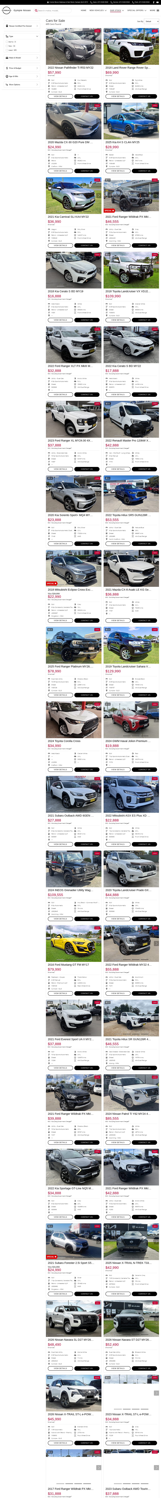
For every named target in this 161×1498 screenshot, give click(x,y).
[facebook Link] (153, 2)
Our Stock (115, 10)
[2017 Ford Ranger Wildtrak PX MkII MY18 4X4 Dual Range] (73, 1467)
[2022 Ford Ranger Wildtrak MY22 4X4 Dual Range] (131, 943)
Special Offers (135, 10)
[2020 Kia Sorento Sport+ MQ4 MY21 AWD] (73, 493)
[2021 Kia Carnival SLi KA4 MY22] (73, 195)
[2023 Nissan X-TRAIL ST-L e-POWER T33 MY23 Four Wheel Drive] (131, 1393)
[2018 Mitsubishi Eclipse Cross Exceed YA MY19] (73, 568)
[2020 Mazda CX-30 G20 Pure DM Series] (73, 121)
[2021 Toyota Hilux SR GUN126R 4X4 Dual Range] (131, 1018)
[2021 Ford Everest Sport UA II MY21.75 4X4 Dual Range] (73, 1018)
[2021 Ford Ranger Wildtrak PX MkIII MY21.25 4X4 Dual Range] (131, 195)
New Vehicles (97, 10)
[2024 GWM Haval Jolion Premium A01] (131, 719)
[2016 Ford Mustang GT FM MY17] (73, 943)
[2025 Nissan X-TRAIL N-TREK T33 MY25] (131, 1241)
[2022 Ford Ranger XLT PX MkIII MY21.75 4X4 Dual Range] (73, 344)
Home (83, 10)
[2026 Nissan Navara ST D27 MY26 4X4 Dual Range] (131, 1318)
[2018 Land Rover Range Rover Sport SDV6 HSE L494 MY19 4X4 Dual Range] (131, 46)
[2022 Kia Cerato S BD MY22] (131, 344)
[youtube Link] (157, 2)
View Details (60, 96)
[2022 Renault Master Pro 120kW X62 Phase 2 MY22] (131, 419)
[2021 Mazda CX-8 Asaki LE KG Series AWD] (131, 568)
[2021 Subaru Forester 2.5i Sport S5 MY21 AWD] (73, 1241)
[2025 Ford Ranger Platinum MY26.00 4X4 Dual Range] (73, 645)
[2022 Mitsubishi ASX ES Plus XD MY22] (131, 794)
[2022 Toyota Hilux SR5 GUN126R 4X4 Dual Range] (131, 493)
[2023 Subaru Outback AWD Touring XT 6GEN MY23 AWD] (131, 1467)
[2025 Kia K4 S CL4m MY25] (131, 121)
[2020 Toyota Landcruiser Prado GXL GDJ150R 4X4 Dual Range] (131, 869)
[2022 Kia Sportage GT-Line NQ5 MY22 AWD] (73, 1167)
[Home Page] (6, 10)
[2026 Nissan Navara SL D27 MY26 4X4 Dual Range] (73, 1318)
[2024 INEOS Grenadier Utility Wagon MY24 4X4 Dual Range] (73, 869)
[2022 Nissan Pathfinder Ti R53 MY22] (73, 46)
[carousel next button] (98, 46)
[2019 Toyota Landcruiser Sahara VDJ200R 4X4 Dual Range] (131, 645)
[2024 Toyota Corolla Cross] (73, 719)
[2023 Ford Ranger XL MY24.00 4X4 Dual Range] (73, 419)
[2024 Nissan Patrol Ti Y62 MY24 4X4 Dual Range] (131, 1092)
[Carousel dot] (60, 62)
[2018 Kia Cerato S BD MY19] (73, 270)
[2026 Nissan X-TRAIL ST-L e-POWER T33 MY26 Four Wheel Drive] (73, 1393)
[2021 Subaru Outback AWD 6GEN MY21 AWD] (73, 794)
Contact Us (87, 96)
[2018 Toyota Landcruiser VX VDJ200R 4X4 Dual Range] (131, 270)
